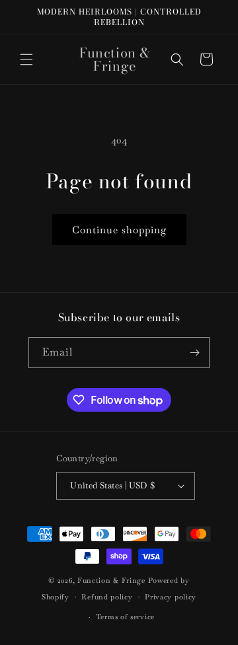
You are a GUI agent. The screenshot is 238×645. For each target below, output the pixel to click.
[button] (26, 59)
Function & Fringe (112, 580)
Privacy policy (170, 596)
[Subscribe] (194, 352)
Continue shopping (119, 229)
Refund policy (106, 596)
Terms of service (125, 616)
